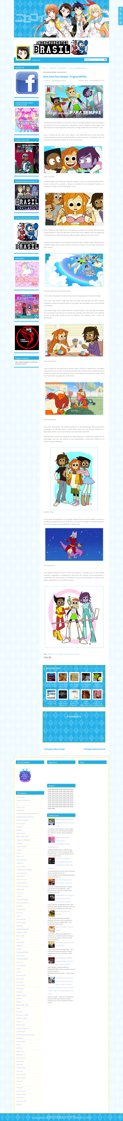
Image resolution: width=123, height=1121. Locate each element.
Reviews (18, 1045)
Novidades (19, 1012)
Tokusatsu (19, 1081)
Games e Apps (20, 955)
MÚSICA (19, 1002)
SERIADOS (19, 1048)
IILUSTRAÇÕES (21, 965)
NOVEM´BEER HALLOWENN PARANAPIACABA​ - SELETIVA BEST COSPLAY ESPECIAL (64, 961)
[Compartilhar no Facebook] (50, 657)
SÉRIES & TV (20, 1051)
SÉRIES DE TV (20, 1054)
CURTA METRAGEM (22, 899)
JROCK (18, 969)
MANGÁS (19, 992)
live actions (19, 982)
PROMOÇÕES (20, 1025)
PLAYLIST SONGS (21, 1018)
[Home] (23, 53)
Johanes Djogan (86, 1118)
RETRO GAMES (21, 1041)
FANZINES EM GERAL (22, 929)
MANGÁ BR (19, 988)
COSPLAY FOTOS (21, 879)
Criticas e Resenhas (22, 886)
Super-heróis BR (21, 1074)
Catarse (18, 853)
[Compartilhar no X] (48, 657)
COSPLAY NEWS (21, 883)
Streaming (19, 1071)
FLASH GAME (20, 936)
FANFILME (19, 926)
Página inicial (36, 60)
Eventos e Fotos (21, 922)
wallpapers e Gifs (21, 1101)
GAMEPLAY (19, 945)
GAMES (18, 949)
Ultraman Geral (20, 1091)
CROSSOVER (20, 889)
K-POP (18, 972)
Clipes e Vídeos (20, 866)
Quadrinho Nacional (22, 1028)
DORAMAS (19, 906)
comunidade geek (21, 873)
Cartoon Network (21, 846)
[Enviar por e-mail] (45, 657)
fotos (18, 939)
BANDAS (19, 830)
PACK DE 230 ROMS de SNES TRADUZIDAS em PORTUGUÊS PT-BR (64, 823)
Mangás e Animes (21, 995)
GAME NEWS (20, 942)
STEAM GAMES (21, 1068)
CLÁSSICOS (20, 863)
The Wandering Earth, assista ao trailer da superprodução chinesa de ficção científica (64, 899)
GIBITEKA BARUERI (22, 959)
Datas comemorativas (22, 903)
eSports (18, 916)
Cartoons (19, 850)
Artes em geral (20, 823)
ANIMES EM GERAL (22, 820)
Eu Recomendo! (61, 68)
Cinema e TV (20, 856)
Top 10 (18, 1084)
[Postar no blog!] (46, 657)
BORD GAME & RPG (22, 836)
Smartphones (20, 1061)
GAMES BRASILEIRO (22, 952)
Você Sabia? (20, 1097)
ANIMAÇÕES (52, 68)
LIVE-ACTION (20, 985)
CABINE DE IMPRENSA (23, 840)
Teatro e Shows (21, 1078)
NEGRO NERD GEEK (22, 1005)
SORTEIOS (19, 1064)
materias (19, 998)
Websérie (19, 1104)
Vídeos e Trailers (21, 1094)
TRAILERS (19, 1087)
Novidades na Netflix (80, 68)
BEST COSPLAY (21, 833)
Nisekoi (61, 1116)
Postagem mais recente (94, 749)
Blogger (69, 1118)
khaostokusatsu (21, 975)
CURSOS (19, 896)
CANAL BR (19, 843)
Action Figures (20, 797)
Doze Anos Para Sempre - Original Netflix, (65, 76)
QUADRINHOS (20, 1031)
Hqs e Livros (20, 962)
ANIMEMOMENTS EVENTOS (25, 817)
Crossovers (19, 893)
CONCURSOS (20, 876)
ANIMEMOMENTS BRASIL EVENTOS (27, 813)
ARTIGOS (19, 827)
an (17, 803)
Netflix (70, 68)
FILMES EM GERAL (21, 932)
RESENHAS (19, 1038)
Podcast (18, 1021)
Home (44, 68)
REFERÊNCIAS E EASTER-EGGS (25, 1035)
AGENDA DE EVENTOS (23, 800)
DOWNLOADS (20, 909)
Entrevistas (19, 912)
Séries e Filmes (20, 1058)
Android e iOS (20, 807)
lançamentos (20, 979)
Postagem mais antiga (54, 749)
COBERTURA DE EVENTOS (24, 870)
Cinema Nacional (21, 860)
